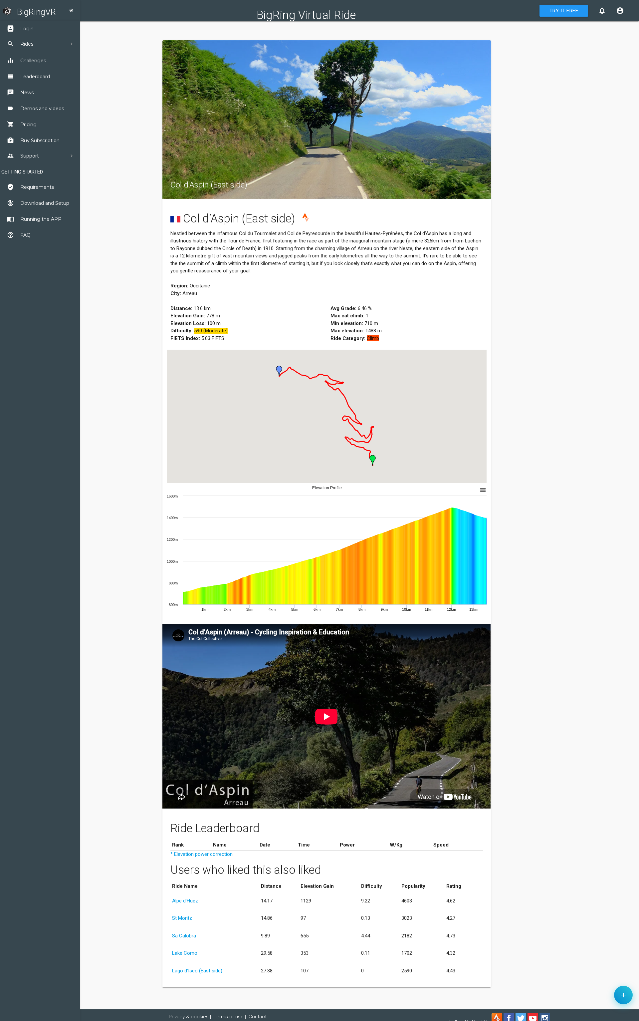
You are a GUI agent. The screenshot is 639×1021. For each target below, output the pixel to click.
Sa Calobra (184, 936)
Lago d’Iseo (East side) (197, 971)
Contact (258, 1017)
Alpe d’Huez (185, 901)
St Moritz (182, 918)
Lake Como (184, 953)
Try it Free (563, 11)
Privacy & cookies (189, 1017)
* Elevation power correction (201, 854)
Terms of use (229, 1017)
